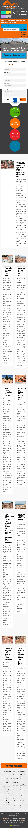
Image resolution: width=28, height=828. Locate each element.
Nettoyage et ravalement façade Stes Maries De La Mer (8, 778)
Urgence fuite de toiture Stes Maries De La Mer (8, 791)
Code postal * (7, 72)
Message (6, 89)
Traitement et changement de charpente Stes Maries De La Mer (15, 786)
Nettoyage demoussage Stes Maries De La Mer (21, 788)
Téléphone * (7, 83)
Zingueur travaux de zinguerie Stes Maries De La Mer (21, 801)
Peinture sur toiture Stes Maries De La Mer (15, 800)
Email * (6, 78)
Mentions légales (14, 816)
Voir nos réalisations (7, 26)
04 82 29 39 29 (21, 11)
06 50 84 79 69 (21, 14)
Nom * (5, 67)
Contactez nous (14, 55)
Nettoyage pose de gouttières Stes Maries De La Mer (21, 776)
